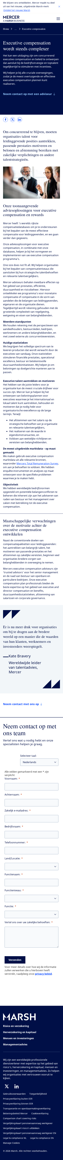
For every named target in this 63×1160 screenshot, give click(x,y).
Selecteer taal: (28, 756)
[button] (59, 6)
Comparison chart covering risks (19, 1118)
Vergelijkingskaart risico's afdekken (21, 1128)
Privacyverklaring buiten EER (17, 1098)
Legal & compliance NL (14, 1138)
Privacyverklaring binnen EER (18, 1103)
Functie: (9, 906)
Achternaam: (12, 794)
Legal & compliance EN (42, 1138)
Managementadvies (15, 1044)
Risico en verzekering (16, 1026)
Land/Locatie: (12, 858)
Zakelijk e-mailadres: (16, 810)
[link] (5, 119)
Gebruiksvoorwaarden (14, 1094)
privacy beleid (43, 974)
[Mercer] (13, 19)
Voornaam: (11, 778)
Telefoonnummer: (15, 842)
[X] (6, 1086)
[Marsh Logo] (19, 1017)
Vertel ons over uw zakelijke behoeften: (27, 922)
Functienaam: (12, 874)
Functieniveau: (13, 890)
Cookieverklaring (39, 1113)
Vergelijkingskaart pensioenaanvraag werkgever (28, 1123)
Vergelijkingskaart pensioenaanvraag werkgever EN (29, 1133)
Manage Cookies (11, 1143)
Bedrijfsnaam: (13, 826)
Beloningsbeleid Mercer (15, 1113)
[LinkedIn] (16, 1086)
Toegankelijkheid (38, 1094)
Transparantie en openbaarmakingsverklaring (26, 1108)
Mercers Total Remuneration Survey (37, 463)
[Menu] (58, 18)
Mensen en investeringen (18, 1038)
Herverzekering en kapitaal (19, 1032)
